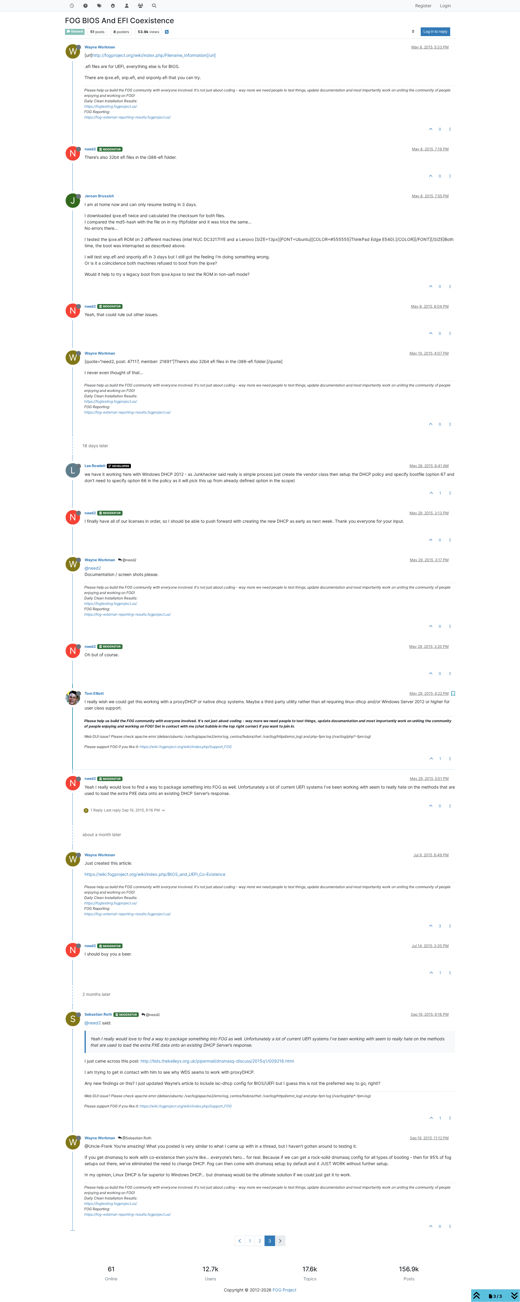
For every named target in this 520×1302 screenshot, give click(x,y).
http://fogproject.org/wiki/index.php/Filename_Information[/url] (154, 55)
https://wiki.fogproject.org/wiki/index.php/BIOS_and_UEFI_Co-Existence (155, 874)
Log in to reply (435, 31)
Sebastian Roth (98, 1014)
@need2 (129, 560)
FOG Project (284, 1289)
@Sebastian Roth (136, 1138)
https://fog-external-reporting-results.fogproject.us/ (127, 117)
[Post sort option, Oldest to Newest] (413, 31)
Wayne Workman (100, 47)
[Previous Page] (240, 1241)
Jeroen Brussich (99, 196)
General (76, 31)
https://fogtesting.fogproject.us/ (110, 106)
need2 (90, 149)
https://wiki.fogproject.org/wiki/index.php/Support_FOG (186, 746)
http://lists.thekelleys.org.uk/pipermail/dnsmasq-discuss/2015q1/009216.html (217, 1060)
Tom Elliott (94, 693)
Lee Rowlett (95, 465)
